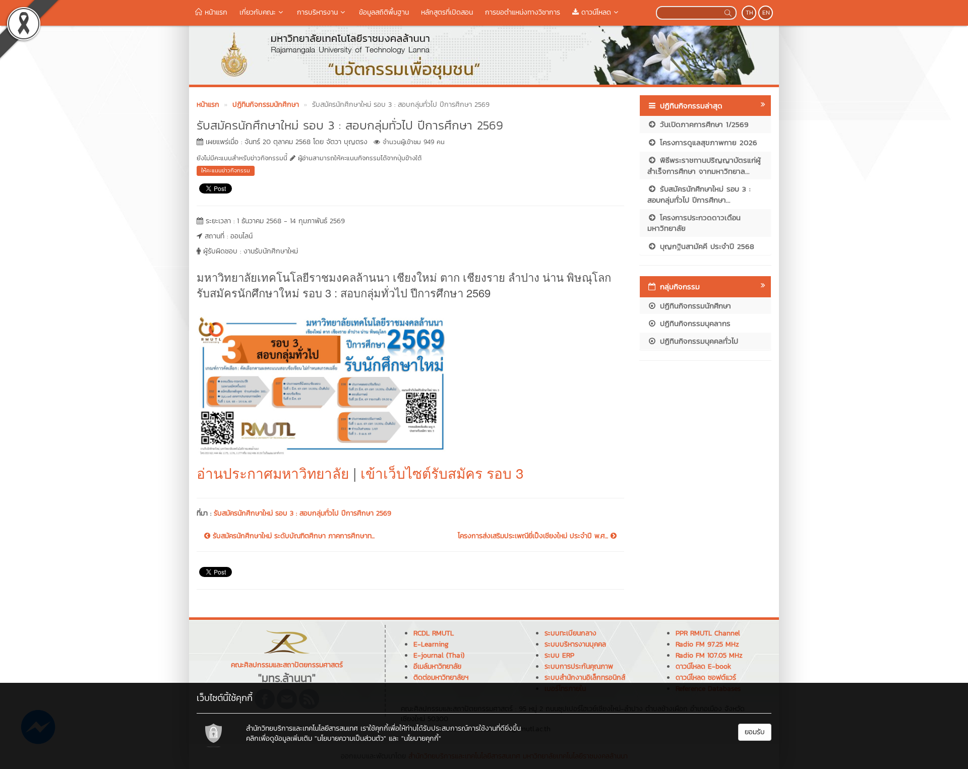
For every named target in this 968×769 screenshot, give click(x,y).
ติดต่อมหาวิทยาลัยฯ (440, 677)
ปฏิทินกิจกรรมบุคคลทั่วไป (697, 341)
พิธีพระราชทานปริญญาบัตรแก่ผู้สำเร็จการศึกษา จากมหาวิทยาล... (704, 165)
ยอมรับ (755, 732)
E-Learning (431, 644)
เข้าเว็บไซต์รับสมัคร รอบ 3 (442, 473)
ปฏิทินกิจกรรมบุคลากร (694, 323)
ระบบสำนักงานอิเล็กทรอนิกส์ (584, 677)
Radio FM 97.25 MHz (707, 644)
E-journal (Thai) (438, 655)
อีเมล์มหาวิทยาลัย (437, 666)
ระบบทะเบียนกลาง (570, 633)
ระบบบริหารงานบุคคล (575, 644)
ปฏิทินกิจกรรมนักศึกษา (694, 305)
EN (766, 12)
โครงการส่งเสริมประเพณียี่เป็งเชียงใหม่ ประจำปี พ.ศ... (534, 536)
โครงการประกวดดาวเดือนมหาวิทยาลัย (694, 223)
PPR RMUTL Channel (708, 633)
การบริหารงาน (317, 12)
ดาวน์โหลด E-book (703, 666)
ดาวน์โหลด (595, 12)
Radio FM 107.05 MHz (709, 655)
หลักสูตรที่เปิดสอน (447, 12)
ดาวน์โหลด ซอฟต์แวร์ (706, 677)
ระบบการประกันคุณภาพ (578, 666)
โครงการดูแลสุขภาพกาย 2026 (707, 142)
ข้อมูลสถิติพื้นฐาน (384, 12)
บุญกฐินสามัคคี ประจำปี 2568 (705, 246)
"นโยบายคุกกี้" (421, 738)
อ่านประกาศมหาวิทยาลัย (273, 473)
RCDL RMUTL (433, 633)
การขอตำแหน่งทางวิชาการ (522, 12)
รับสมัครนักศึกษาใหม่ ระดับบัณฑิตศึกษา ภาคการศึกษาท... (292, 536)
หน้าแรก (214, 12)
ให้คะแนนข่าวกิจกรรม (225, 170)
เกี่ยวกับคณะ (257, 12)
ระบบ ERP (559, 655)
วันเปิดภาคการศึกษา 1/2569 (703, 124)
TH (749, 12)
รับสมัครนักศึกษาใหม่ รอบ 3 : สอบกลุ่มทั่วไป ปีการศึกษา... (699, 194)
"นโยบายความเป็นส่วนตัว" (350, 738)
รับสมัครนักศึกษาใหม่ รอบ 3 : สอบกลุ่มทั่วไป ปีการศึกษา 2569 (302, 513)
